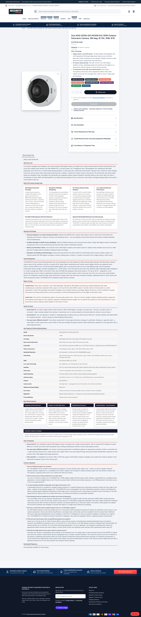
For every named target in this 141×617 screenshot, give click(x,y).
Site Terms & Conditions (95, 604)
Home (23, 28)
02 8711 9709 (11, 5)
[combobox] (77, 12)
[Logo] (16, 11)
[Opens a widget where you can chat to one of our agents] (134, 614)
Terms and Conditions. (99, 97)
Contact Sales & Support (128, 1)
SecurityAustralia (30, 614)
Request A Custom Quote (95, 595)
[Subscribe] (84, 596)
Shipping (74, 47)
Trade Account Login (96, 1)
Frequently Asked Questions (112, 1)
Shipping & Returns (94, 599)
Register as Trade (83, 1)
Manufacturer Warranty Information (98, 602)
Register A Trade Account (95, 597)
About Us (91, 590)
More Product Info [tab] (28, 155)
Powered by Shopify (40, 614)
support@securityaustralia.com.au (23, 5)
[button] (133, 11)
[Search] (35, 11)
